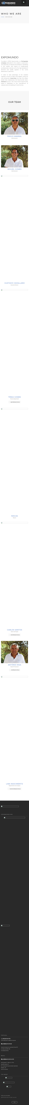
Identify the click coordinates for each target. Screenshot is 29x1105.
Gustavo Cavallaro (15, 283)
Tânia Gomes (14, 397)
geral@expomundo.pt (7, 1043)
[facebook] (22, 1099)
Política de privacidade (5, 1095)
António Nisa (14, 665)
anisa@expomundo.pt (15, 669)
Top (14, 1102)
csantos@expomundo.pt (15, 634)
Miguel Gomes (15, 169)
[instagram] (24, 1099)
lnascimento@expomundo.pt (15, 788)
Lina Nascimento (14, 784)
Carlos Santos (14, 630)
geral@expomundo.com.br (8, 1059)
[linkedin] (26, 1099)
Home (2, 16)
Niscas (14, 516)
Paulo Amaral (14, 136)
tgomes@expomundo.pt (15, 402)
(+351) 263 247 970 (6, 1038)
